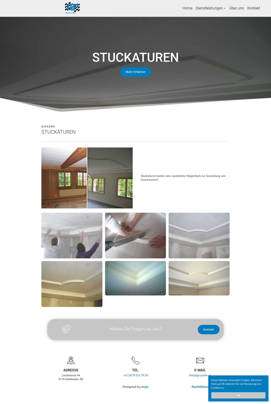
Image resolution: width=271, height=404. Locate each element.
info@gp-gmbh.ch (200, 375)
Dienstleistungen (209, 8)
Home (187, 8)
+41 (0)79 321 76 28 (135, 375)
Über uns (236, 8)
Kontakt (253, 8)
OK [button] (238, 395)
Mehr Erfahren (136, 72)
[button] (225, 388)
